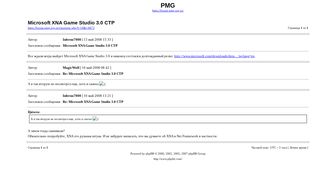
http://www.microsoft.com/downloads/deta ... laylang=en (214, 56)
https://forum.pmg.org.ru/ (167, 10)
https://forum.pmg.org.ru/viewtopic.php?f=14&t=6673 (61, 28)
